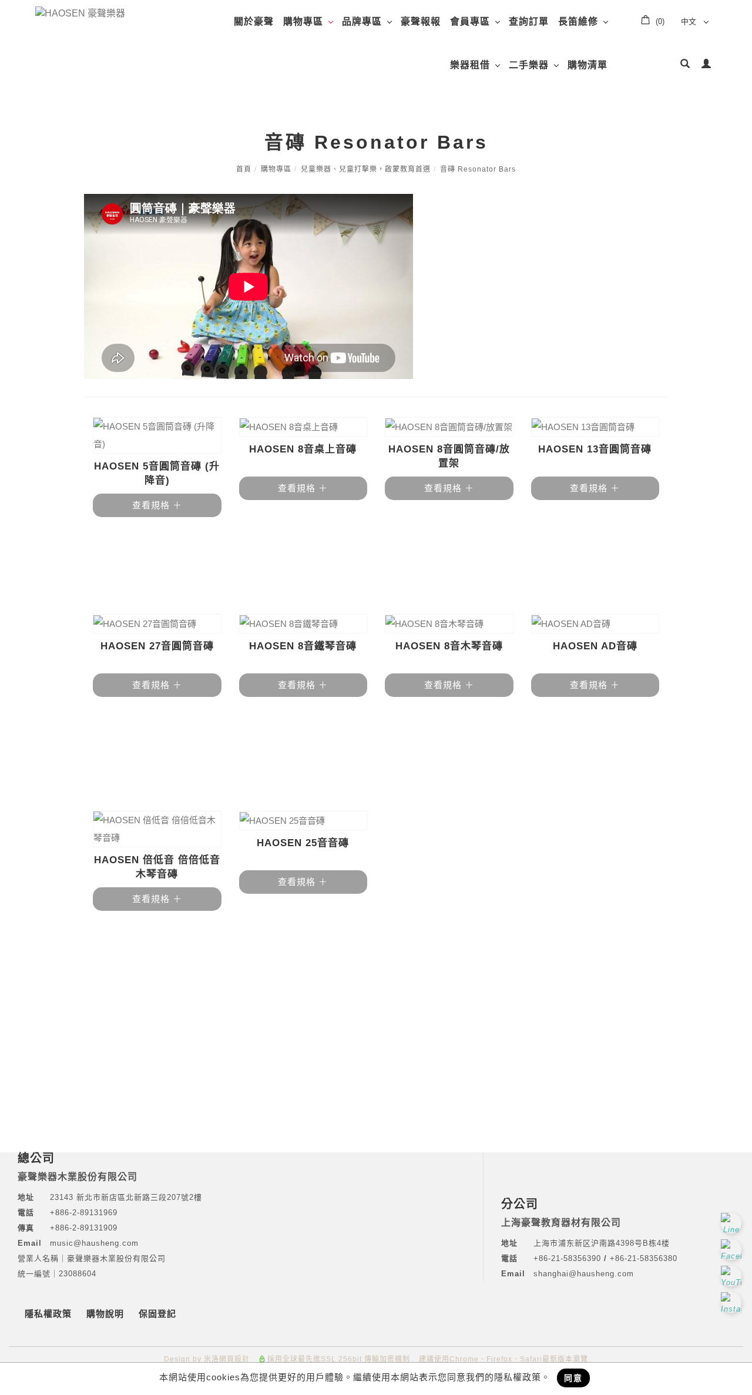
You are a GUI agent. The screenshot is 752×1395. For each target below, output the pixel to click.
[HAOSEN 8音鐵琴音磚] (303, 623)
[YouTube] (732, 1276)
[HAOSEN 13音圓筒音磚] (595, 427)
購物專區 (303, 21)
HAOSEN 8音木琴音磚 (449, 646)
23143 (61, 1197)
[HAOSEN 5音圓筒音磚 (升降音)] (157, 435)
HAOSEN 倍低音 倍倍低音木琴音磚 (157, 867)
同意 (573, 1378)
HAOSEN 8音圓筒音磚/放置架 (449, 456)
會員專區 (470, 21)
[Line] (732, 1223)
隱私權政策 (48, 1314)
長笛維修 (578, 21)
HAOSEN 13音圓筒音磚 (595, 449)
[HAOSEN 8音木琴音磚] (449, 623)
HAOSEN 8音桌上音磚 (303, 449)
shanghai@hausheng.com (583, 1273)
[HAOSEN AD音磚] (595, 623)
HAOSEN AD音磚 (595, 646)
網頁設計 (234, 1359)
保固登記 (157, 1314)
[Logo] (80, 13)
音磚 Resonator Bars (478, 169)
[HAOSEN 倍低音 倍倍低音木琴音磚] (157, 829)
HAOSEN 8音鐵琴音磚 (303, 646)
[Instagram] (732, 1302)
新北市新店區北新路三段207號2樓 (137, 1197)
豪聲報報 (421, 21)
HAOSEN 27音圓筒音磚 (157, 646)
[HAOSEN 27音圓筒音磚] (157, 623)
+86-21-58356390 (568, 1258)
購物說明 (105, 1314)
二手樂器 (529, 65)
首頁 (243, 169)
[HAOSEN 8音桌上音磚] (303, 427)
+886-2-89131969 (84, 1212)
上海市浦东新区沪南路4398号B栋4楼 (601, 1243)
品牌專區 (362, 21)
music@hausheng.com (94, 1243)
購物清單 (587, 65)
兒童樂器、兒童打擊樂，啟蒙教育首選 (366, 169)
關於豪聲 (254, 21)
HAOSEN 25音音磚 (303, 843)
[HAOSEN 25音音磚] (303, 820)
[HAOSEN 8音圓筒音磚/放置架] (449, 427)
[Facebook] (732, 1249)
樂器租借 (470, 65)
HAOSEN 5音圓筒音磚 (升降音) (157, 473)
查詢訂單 (529, 21)
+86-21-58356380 (643, 1258)
